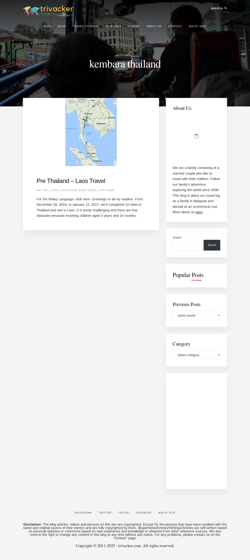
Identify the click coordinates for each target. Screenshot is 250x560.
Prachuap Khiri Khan (79, 190)
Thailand (106, 190)
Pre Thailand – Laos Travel (71, 180)
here (199, 212)
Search (177, 237)
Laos (55, 190)
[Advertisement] (196, 431)
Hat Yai (43, 190)
